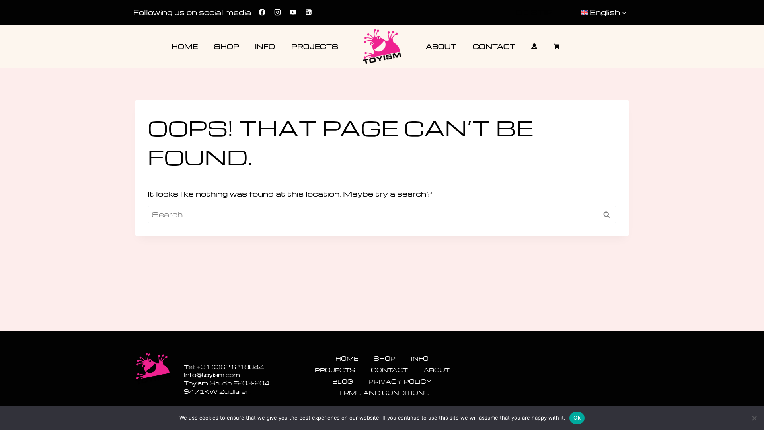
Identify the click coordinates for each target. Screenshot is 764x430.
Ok (577, 417)
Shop (226, 46)
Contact (494, 46)
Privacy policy (400, 381)
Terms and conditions (382, 392)
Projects (314, 46)
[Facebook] (262, 12)
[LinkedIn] (308, 12)
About (441, 46)
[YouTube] (293, 12)
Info (265, 46)
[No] (754, 418)
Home (185, 46)
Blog (342, 381)
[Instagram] (277, 12)
